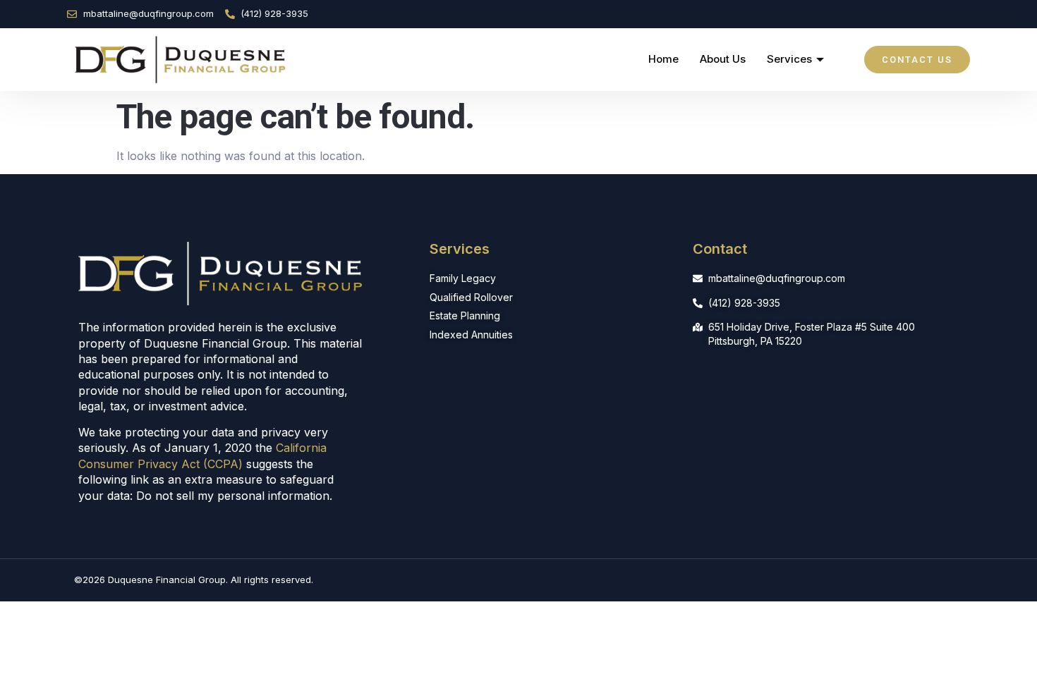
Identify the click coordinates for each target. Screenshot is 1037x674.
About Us (723, 59)
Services (789, 59)
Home (663, 59)
